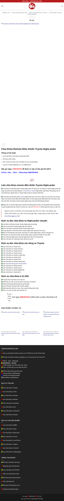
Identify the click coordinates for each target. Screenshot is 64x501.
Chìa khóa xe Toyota (29, 191)
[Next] (62, 325)
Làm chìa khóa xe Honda (10, 395)
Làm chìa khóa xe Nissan (10, 414)
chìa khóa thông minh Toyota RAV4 (16, 263)
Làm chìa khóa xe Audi (9, 429)
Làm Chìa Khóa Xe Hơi (19, 12)
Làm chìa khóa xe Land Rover (12, 440)
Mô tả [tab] (32, 180)
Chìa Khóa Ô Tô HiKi (37, 498)
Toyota (22, 196)
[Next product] (30, 17)
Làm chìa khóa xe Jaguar (10, 444)
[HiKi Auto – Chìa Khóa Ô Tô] (32, 6)
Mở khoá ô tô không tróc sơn (11, 485)
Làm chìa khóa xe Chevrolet (11, 411)
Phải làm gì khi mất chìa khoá (11, 477)
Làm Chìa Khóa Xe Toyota (38, 12)
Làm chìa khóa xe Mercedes (11, 432)
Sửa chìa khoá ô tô (8, 481)
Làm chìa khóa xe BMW (10, 425)
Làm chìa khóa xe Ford (9, 391)
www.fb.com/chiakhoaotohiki (11, 375)
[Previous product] (33, 17)
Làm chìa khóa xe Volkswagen (12, 452)
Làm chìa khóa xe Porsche (11, 448)
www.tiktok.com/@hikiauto (10, 377)
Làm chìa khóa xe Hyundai (11, 403)
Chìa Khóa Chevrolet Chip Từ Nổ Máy (31, 334)
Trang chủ (6, 12)
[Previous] (1, 325)
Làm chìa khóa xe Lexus (10, 436)
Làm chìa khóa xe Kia (9, 407)
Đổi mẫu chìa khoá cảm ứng (11, 462)
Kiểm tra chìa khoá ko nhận (11, 473)
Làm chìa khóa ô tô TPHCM (11, 470)
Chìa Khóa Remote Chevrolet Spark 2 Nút (10, 334)
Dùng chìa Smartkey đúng (10, 489)
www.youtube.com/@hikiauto (11, 373)
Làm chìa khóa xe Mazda (10, 399)
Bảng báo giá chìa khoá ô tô (11, 466)
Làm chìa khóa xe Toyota (10, 388)
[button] (2, 6)
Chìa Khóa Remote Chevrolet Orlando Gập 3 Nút (51, 334)
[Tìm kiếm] (62, 6)
